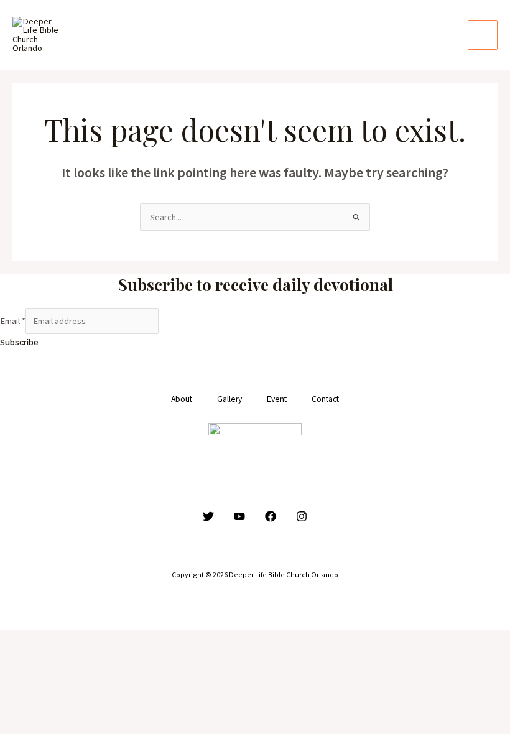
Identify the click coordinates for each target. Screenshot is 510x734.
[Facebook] (270, 516)
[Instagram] (301, 516)
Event (277, 399)
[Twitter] (208, 516)
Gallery (229, 399)
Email (13, 321)
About (181, 399)
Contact (325, 399)
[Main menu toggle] (483, 35)
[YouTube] (239, 516)
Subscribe (19, 342)
